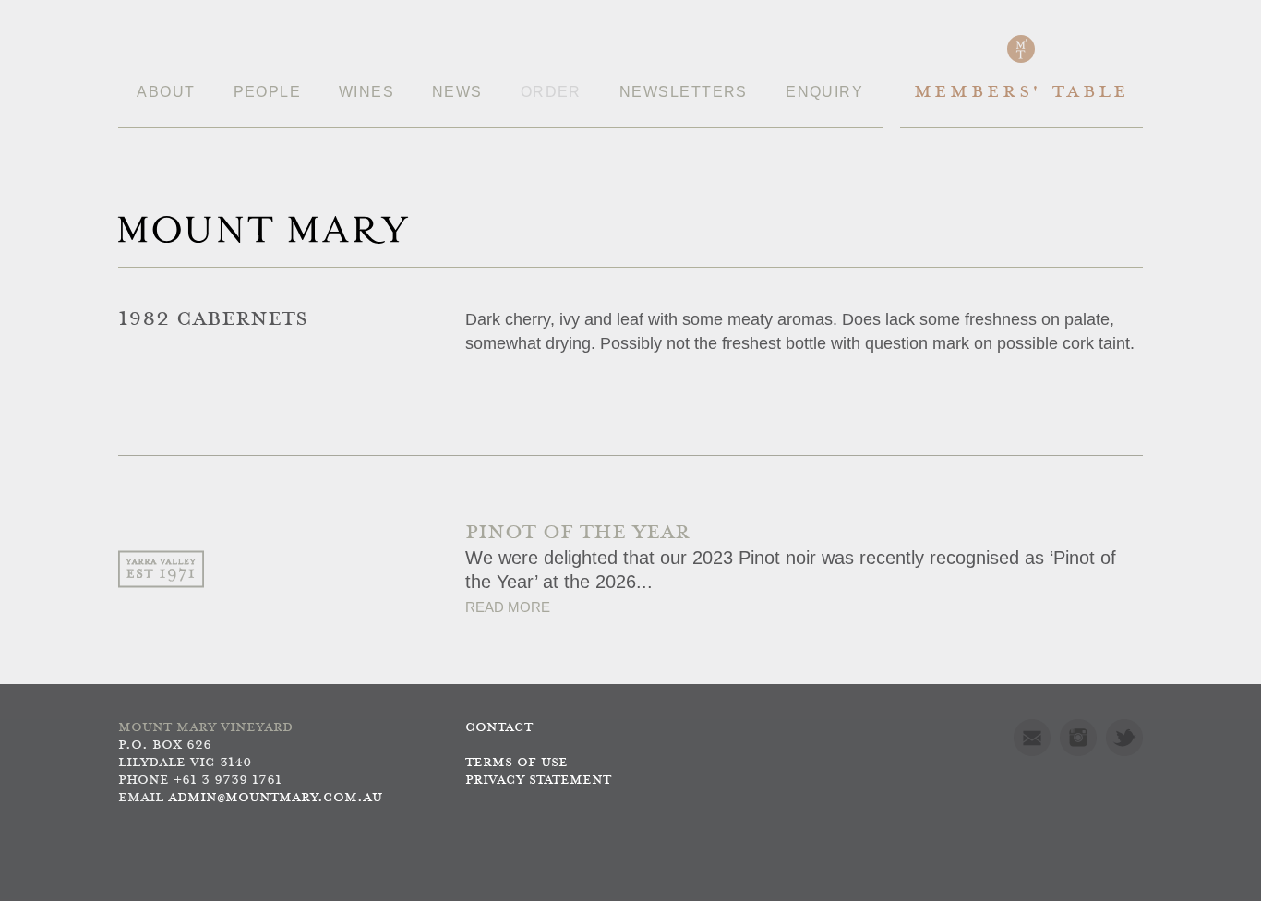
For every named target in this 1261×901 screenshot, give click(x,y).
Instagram (1078, 737)
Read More (507, 607)
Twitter (1124, 737)
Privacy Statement (538, 780)
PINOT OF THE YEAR (577, 533)
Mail (1032, 737)
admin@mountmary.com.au (275, 798)
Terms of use (516, 763)
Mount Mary (263, 230)
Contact (499, 728)
